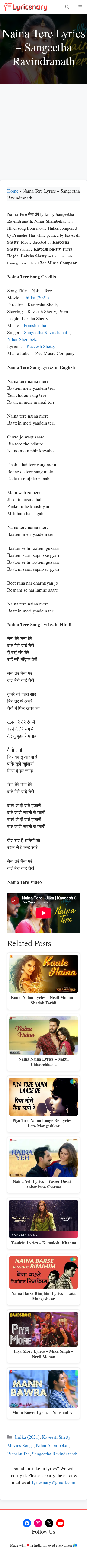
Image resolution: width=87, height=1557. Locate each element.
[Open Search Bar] (67, 7)
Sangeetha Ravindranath (47, 332)
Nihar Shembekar (23, 339)
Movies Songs (20, 1445)
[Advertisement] (43, 129)
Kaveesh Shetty (40, 346)
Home (13, 191)
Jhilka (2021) (36, 297)
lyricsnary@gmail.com (53, 1482)
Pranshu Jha (35, 325)
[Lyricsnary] (25, 7)
